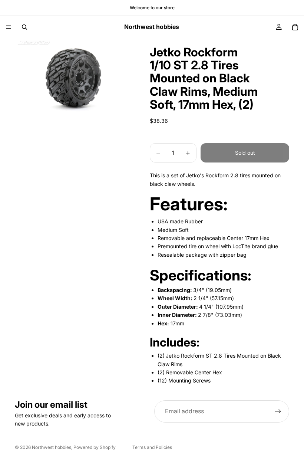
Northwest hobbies (51, 447)
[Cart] (295, 27)
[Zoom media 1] (73, 77)
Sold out (245, 153)
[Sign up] (278, 411)
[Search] (24, 27)
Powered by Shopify (94, 447)
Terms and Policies (152, 447)
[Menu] (8, 27)
